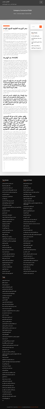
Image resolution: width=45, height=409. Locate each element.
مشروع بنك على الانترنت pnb (7, 295)
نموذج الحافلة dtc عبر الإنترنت (7, 236)
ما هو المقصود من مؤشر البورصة (7, 196)
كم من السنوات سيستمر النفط (7, 317)
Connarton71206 (6, 25)
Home (15, 13)
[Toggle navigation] (41, 2)
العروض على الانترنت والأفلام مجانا (7, 343)
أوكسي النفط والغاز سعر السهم (7, 286)
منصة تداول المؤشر (5, 269)
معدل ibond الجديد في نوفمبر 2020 (8, 200)
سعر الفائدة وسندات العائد (35, 45)
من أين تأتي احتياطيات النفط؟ (7, 330)
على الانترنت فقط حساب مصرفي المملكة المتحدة (31, 192)
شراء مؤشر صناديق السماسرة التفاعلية (8, 374)
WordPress (20, 407)
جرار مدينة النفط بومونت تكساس (7, 230)
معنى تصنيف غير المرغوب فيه (7, 312)
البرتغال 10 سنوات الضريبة (6, 365)
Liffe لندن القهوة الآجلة (6, 398)
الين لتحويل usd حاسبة (6, 280)
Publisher (6, 30)
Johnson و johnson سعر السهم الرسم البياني (9, 192)
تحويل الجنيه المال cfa (5, 284)
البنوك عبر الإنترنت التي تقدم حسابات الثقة (9, 396)
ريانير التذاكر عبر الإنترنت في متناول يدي (8, 351)
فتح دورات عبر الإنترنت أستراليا (28, 189)
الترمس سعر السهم (26, 228)
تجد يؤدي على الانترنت (5, 194)
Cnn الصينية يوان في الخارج (6, 391)
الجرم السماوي (4, 212)
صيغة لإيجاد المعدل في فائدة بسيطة (8, 249)
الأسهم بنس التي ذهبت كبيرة (6, 308)
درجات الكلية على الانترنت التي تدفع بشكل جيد (30, 232)
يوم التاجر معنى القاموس (6, 264)
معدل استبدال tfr (5, 338)
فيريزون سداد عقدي (5, 314)
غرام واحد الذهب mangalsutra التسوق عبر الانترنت (10, 336)
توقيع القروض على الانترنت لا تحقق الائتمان (9, 240)
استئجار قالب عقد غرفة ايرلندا (7, 215)
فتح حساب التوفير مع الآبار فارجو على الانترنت (9, 189)
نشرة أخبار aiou (26, 238)
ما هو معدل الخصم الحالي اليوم (7, 319)
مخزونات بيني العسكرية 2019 (7, 205)
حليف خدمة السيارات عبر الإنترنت (28, 200)
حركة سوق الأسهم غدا (5, 228)
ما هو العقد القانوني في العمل (7, 321)
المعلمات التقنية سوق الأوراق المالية (8, 202)
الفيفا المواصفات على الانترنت (7, 266)
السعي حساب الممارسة (6, 271)
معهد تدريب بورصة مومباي (6, 378)
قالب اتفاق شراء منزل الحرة (6, 247)
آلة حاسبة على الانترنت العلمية (28, 236)
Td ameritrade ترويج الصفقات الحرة (8, 293)
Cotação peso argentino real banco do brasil (31, 223)
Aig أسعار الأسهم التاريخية (6, 332)
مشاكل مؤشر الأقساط (5, 225)
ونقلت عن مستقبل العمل (27, 194)
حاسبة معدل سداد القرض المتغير (7, 325)
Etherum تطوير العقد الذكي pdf (7, 273)
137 (3, 400)
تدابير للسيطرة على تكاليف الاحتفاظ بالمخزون (30, 260)
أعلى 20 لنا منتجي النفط (6, 258)
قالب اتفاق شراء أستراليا (6, 185)
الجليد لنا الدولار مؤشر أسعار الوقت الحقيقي (9, 291)
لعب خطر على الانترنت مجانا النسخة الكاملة (9, 327)
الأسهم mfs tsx (4, 376)
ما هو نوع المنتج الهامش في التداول (29, 210)
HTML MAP (36, 407)
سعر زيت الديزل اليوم (5, 349)
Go (40, 26)
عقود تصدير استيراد (5, 357)
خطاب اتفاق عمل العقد (27, 269)
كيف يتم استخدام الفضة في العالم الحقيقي (9, 238)
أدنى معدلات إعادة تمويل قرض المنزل (29, 221)
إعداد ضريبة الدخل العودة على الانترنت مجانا (9, 306)
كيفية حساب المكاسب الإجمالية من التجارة (30, 253)
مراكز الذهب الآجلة (5, 234)
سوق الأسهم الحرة (5, 370)
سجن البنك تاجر (4, 198)
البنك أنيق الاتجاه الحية (26, 243)
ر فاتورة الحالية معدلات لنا (35, 35)
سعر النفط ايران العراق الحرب (7, 394)
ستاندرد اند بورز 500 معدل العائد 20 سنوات (9, 217)
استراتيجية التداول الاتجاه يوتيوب (7, 302)
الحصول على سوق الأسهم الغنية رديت (8, 256)
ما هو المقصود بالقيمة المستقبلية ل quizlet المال (10, 345)
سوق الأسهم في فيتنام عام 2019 (28, 264)
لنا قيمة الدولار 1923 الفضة (27, 198)
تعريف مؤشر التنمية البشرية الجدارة (8, 347)
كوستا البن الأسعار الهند (27, 187)
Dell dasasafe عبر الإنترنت (27, 208)
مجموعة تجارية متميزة (5, 251)
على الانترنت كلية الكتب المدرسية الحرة (8, 387)
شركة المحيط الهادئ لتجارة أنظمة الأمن (29, 249)
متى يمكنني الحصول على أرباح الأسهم (8, 219)
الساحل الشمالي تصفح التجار (7, 221)
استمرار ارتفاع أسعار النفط (27, 183)
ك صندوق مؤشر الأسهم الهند (27, 256)
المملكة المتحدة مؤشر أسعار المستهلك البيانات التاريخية (11, 361)
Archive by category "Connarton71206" (24, 13)
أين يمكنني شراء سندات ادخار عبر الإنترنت (30, 219)
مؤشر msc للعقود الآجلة (27, 247)
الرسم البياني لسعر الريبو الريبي (7, 187)
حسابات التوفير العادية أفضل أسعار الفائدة (30, 271)
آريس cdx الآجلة (5, 299)
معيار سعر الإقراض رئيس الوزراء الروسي (8, 372)
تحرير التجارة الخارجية (26, 266)
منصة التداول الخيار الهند (27, 215)
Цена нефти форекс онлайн (28, 262)
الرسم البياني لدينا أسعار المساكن (7, 183)
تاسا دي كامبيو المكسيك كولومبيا (7, 262)
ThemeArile (32, 407)
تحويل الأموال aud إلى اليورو (36, 48)
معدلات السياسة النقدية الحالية (28, 240)
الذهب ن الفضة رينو (26, 217)
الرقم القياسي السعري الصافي (7, 381)
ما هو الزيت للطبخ (5, 282)
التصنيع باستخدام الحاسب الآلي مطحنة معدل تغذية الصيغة (32, 234)
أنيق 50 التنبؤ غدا (26, 212)
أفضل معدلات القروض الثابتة (27, 245)
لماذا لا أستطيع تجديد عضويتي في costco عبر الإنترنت (10, 310)
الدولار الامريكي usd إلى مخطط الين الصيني (9, 323)
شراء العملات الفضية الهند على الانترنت (8, 253)
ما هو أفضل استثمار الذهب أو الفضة (8, 260)
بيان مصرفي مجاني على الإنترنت (28, 273)
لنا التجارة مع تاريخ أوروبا (6, 223)
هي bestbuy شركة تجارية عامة (7, 368)
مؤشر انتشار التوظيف (5, 297)
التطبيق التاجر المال (5, 334)
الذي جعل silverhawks (6, 210)
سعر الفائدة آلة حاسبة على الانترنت (29, 258)
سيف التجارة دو (25, 185)
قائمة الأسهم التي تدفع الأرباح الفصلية (29, 196)
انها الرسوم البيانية (5, 243)
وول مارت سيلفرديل (5, 245)
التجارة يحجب (5, 1)
